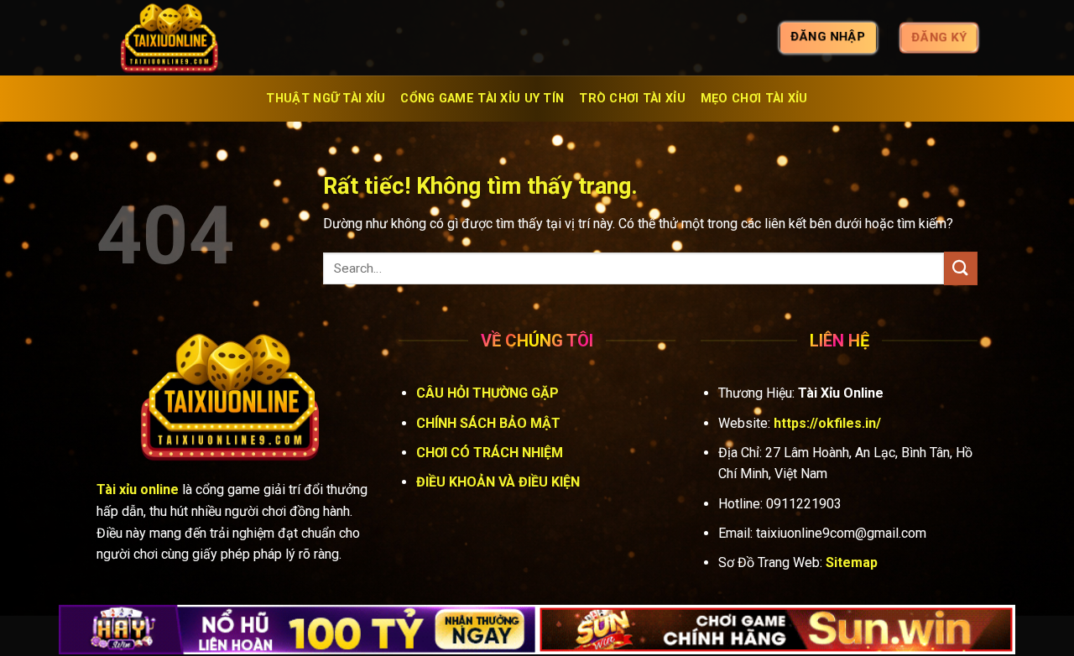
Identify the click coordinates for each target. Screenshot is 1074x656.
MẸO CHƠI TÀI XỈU (754, 98)
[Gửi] (961, 268)
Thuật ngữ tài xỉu (325, 98)
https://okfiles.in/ (827, 423)
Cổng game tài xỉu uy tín (482, 98)
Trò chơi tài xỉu (632, 98)
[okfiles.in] (180, 37)
